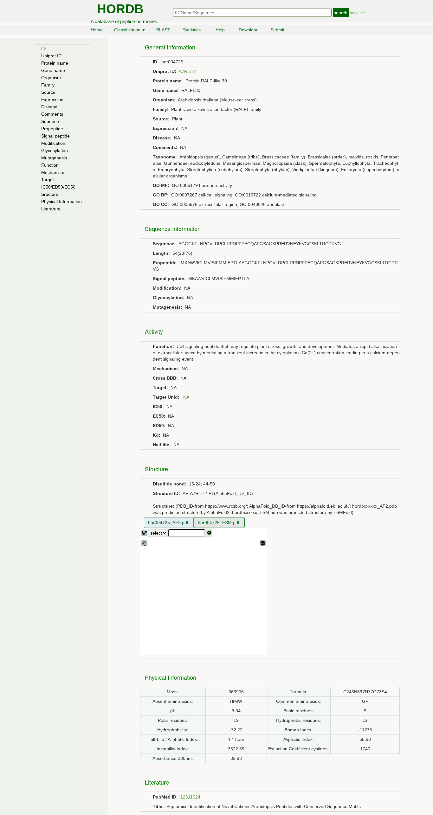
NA (186, 397)
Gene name (53, 70)
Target (47, 179)
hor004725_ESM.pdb (219, 522)
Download (249, 29)
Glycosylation (54, 150)
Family (48, 84)
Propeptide (52, 128)
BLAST (163, 29)
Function (50, 165)
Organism (51, 77)
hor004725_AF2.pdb (169, 522)
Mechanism (52, 172)
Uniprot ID (51, 55)
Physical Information (61, 201)
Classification (129, 29)
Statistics (192, 29)
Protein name (54, 63)
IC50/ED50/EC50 (58, 186)
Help (220, 29)
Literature (51, 208)
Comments (52, 114)
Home (97, 29)
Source (48, 92)
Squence (50, 121)
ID (43, 48)
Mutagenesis (54, 157)
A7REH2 (187, 71)
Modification (53, 143)
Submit (277, 29)
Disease (49, 106)
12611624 (190, 796)
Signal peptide (55, 135)
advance (357, 13)
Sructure (49, 194)
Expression (52, 99)
